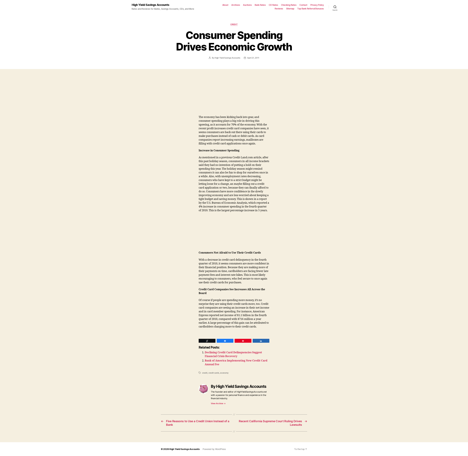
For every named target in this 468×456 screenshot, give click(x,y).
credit (234, 24)
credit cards (213, 373)
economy (224, 373)
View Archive (218, 403)
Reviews (279, 8)
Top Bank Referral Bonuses (310, 8)
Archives (235, 5)
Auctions (247, 5)
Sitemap (290, 8)
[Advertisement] (35, 97)
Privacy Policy (317, 5)
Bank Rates (260, 5)
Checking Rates (288, 5)
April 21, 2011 (253, 58)
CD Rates (273, 5)
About (225, 5)
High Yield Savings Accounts (150, 4)
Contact (303, 5)
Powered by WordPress (214, 449)
